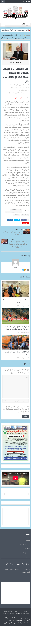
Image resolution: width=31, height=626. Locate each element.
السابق (17, 229)
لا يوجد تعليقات (24, 90)
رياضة (20, 623)
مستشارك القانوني (25, 552)
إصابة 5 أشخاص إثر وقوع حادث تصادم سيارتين (17, 353)
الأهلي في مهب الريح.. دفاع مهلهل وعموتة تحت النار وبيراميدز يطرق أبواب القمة (16, 327)
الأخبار (25, 87)
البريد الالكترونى (13, 93)
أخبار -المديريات (10, 617)
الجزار (20, 210)
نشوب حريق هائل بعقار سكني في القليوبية (12, 233)
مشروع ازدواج (25, 215)
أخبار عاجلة (19, 617)
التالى (13, 239)
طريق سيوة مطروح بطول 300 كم (13, 212)
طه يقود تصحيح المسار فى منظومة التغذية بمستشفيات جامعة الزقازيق (16, 301)
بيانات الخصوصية (25, 544)
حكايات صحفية (17, 620)
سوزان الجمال (14, 210)
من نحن (28, 557)
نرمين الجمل (16, 215)
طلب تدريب (26, 548)
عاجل (12, 87)
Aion (23, 85)
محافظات (27, 623)
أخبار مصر (27, 620)
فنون (15, 623)
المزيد (10, 623)
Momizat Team (23, 613)
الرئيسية (28, 540)
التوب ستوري (18, 87)
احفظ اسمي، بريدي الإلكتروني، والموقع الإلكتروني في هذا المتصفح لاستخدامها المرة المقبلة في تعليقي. (16, 409)
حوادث (9, 620)
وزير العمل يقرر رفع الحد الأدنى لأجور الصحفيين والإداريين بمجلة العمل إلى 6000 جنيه (18, 244)
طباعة (23, 93)
